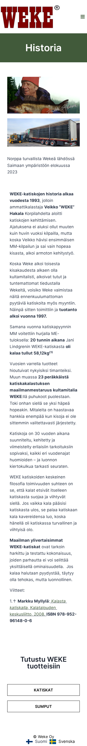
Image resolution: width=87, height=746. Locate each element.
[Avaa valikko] (82, 16)
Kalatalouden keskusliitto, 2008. (38, 608)
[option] (62, 741)
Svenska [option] (66, 741)
